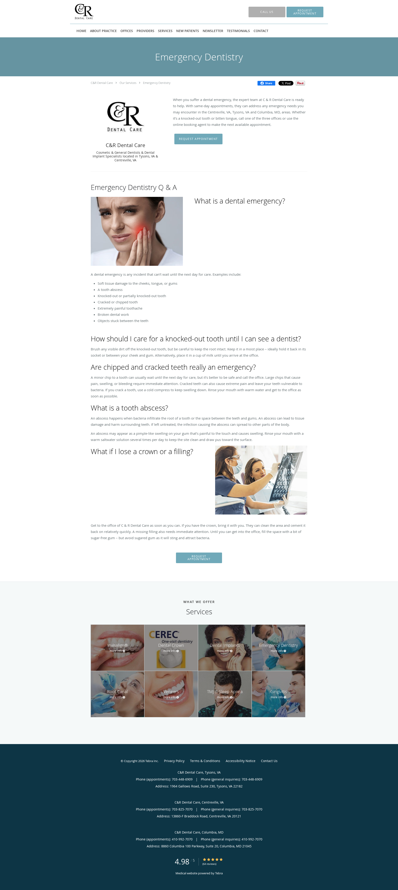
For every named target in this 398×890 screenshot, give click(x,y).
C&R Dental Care (102, 83)
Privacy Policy (174, 761)
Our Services (128, 83)
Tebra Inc (151, 761)
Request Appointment (198, 139)
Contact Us (269, 761)
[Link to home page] (77, 12)
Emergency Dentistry (156, 83)
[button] (305, 12)
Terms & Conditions (205, 761)
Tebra (219, 873)
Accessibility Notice (240, 761)
